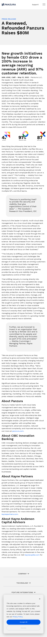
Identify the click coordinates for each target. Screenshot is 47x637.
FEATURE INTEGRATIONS (22, 592)
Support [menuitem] (35, 5)
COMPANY (22, 574)
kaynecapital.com (32, 555)
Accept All (23, 622)
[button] (44, 4)
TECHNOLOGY (22, 583)
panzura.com (18, 431)
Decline (23, 628)
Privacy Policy (18, 617)
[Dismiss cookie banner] (39, 599)
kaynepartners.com (10, 514)
